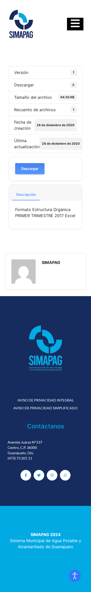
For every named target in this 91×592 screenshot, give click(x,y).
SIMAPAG (51, 262)
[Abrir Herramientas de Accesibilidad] (75, 576)
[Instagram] (52, 475)
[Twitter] (39, 475)
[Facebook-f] (25, 475)
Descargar (29, 168)
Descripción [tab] (26, 194)
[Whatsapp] (65, 475)
